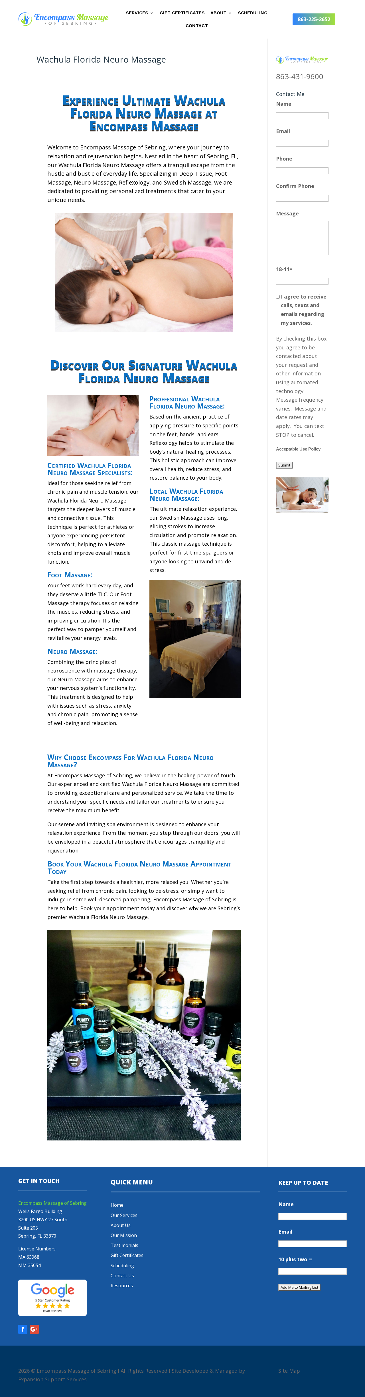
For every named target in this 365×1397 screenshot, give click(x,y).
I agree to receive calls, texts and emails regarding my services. (304, 309)
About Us (121, 1225)
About (218, 13)
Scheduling (252, 13)
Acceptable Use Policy (298, 449)
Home (117, 1205)
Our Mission (124, 1235)
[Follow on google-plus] (34, 1329)
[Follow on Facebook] (22, 1329)
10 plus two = (295, 1259)
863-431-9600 (299, 76)
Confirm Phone (295, 186)
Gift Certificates (182, 13)
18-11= (284, 269)
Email (283, 131)
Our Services (124, 1215)
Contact (197, 26)
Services (137, 13)
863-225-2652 (314, 19)
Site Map (289, 1370)
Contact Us (122, 1275)
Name (283, 103)
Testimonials (124, 1245)
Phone (284, 158)
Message (287, 213)
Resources (122, 1285)
